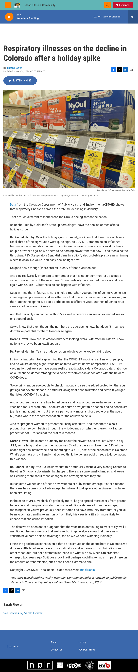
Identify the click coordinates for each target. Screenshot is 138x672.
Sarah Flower (14, 68)
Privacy (82, 642)
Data (13, 204)
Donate (124, 5)
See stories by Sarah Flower (22, 613)
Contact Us (56, 649)
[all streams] (133, 17)
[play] (9, 17)
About (54, 642)
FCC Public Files (87, 649)
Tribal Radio (87, 570)
